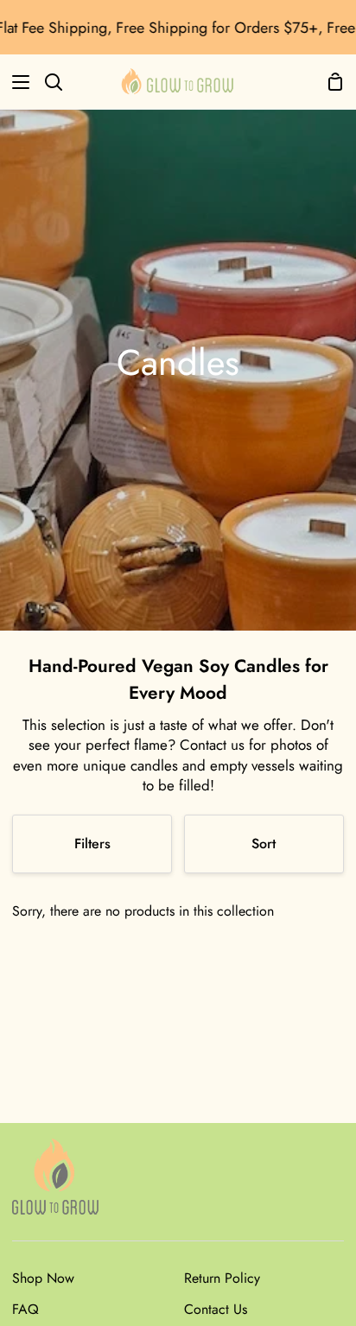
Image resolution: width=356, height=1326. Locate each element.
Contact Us (215, 1309)
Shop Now (43, 1278)
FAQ (25, 1309)
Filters (92, 843)
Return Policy (222, 1278)
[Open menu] (15, 82)
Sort (263, 843)
